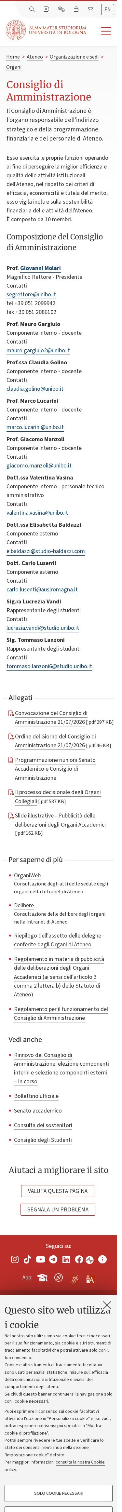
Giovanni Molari (40, 268)
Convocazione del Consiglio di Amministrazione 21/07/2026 (51, 717)
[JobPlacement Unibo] (74, 1276)
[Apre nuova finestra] (14, 1259)
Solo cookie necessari (58, 1493)
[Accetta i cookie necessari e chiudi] (107, 1305)
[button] (101, 31)
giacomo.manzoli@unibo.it (39, 466)
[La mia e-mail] (91, 9)
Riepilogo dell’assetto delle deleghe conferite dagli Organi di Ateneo (57, 940)
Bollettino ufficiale (36, 1096)
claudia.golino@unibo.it (35, 389)
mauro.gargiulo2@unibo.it (38, 350)
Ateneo (35, 57)
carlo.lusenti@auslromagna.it (42, 590)
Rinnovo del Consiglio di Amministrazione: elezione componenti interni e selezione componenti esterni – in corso (61, 1068)
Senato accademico (38, 1110)
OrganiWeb (27, 875)
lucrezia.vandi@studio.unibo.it (43, 628)
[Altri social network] (102, 1259)
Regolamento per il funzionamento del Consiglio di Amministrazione (61, 1013)
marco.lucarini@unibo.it (35, 427)
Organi (13, 67)
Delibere (24, 905)
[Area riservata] (77, 9)
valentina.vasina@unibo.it (37, 513)
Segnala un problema (57, 1210)
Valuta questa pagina (58, 1191)
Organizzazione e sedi (74, 57)
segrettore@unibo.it (31, 294)
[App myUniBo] (42, 1276)
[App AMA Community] (90, 1277)
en (107, 9)
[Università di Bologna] (46, 30)
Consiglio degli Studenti (43, 1140)
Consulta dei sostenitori (43, 1125)
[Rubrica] (47, 9)
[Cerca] (32, 9)
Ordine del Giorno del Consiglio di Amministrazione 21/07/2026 (55, 740)
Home (13, 57)
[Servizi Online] (62, 9)
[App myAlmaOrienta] (58, 1276)
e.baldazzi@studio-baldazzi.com (46, 551)
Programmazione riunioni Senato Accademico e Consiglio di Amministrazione (55, 769)
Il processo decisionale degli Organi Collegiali (58, 796)
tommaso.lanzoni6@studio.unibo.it (49, 666)
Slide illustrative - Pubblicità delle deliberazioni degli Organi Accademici (60, 820)
